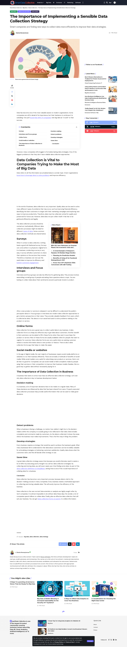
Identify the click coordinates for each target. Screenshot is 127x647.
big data (26, 536)
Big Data (13, 11)
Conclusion (55, 143)
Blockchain (14, 617)
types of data (28, 231)
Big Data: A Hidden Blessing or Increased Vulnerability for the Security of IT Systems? (48, 600)
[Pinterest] (101, 131)
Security (51, 595)
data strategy (44, 536)
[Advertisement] (48, 96)
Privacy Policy (59, 642)
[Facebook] (101, 122)
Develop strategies (57, 137)
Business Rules (101, 102)
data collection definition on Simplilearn (31, 469)
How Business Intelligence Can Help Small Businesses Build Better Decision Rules (96, 98)
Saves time (54, 140)
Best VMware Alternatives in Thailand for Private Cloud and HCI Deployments (95, 78)
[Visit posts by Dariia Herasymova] (12, 552)
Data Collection (24, 11)
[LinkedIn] (79, 552)
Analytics (69, 595)
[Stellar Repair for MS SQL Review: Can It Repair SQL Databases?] (112, 111)
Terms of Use (70, 642)
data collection (34, 536)
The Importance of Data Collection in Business (30, 144)
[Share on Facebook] (12, 92)
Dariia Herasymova (22, 33)
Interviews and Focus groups (28, 134)
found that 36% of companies (40, 118)
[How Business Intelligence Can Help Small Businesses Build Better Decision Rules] (112, 99)
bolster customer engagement (28, 263)
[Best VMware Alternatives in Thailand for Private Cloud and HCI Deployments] (112, 79)
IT (101, 83)
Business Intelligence (91, 102)
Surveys (21, 131)
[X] (101, 127)
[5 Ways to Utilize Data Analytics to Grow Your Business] (77, 588)
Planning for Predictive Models (64, 255)
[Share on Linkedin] (12, 104)
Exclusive (35, 11)
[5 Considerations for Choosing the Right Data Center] (104, 588)
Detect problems (56, 134)
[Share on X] (12, 96)
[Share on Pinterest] (12, 100)
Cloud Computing (90, 83)
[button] (90, 641)
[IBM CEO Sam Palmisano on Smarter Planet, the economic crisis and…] (64, 235)
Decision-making (56, 131)
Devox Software (45, 557)
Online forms (23, 137)
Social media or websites (26, 140)
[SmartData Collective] (22, 2)
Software (93, 112)
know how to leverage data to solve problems (33, 175)
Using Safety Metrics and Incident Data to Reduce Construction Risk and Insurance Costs (95, 88)
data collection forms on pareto (49, 499)
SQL (97, 112)
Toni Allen (19, 637)
